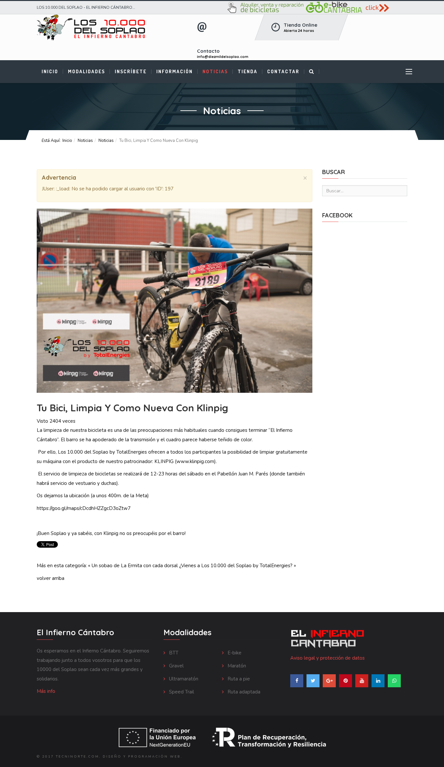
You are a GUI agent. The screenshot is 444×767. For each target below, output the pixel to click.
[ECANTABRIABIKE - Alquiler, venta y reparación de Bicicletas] (317, 7)
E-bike (234, 653)
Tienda (247, 71)
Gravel (176, 666)
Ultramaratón (183, 679)
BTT (173, 653)
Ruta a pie (238, 679)
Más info (46, 691)
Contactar (283, 71)
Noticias (215, 71)
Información (174, 71)
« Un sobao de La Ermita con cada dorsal (133, 565)
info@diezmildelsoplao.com (222, 56)
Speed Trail (181, 692)
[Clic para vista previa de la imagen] (174, 301)
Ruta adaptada (243, 692)
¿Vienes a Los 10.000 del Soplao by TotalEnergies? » (237, 565)
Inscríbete (131, 71)
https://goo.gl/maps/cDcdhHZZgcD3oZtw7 (84, 508)
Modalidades (86, 71)
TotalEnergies (131, 452)
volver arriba (50, 578)
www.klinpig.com (195, 461)
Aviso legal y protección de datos (327, 658)
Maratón (236, 666)
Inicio (50, 71)
